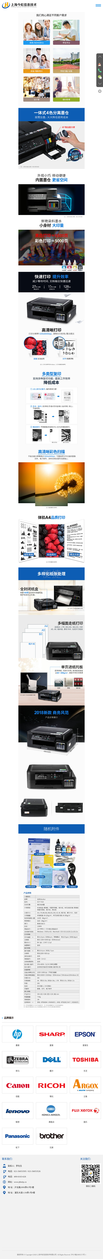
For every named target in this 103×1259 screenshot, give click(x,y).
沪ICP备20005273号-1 (78, 1255)
